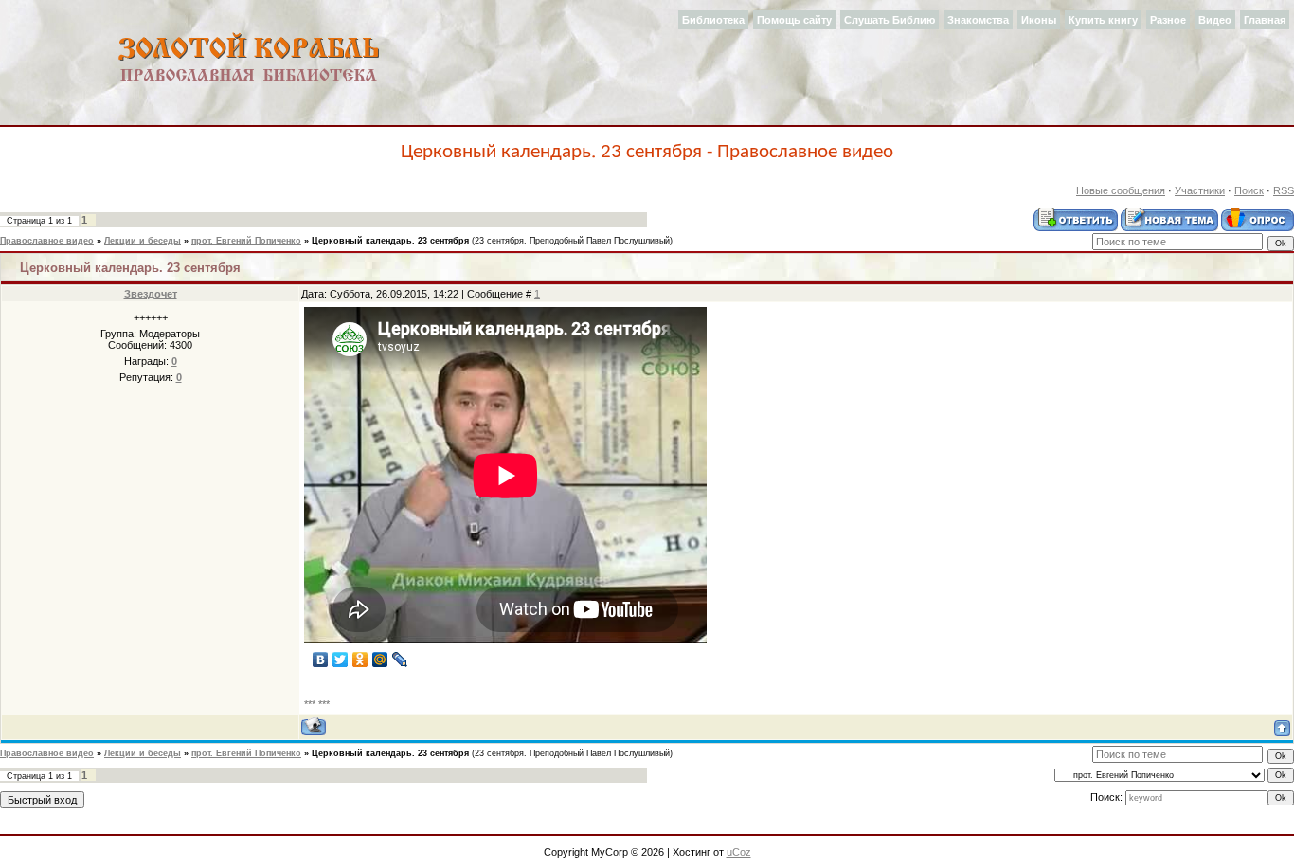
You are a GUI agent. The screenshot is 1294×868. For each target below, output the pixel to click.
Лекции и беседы (142, 240)
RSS (1283, 190)
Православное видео (47, 240)
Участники (1200, 190)
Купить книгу (1103, 20)
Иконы (1038, 20)
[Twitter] (340, 659)
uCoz (739, 852)
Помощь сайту (794, 20)
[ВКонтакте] (321, 659)
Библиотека (713, 20)
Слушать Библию (889, 20)
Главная (1264, 20)
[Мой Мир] (380, 659)
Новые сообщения (1120, 190)
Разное (1168, 20)
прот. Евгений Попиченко (246, 240)
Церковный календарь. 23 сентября (390, 240)
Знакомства (978, 20)
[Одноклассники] (360, 659)
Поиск (1249, 190)
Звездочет (150, 293)
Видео (1214, 20)
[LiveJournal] (400, 659)
